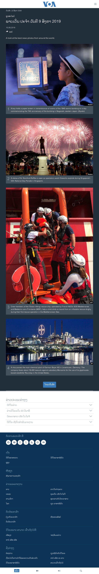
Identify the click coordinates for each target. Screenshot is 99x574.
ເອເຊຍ (8, 494)
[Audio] (59, 571)
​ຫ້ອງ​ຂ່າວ (9, 553)
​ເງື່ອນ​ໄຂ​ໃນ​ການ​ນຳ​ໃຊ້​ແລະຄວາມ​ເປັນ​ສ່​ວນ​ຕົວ (22, 558)
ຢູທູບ (8, 462)
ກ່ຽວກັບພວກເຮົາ (11, 517)
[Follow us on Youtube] (14, 442)
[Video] (37, 571)
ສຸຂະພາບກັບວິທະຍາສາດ (59, 499)
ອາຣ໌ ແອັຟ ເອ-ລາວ (57, 558)
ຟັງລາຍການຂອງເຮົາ (13, 476)
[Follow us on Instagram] (20, 442)
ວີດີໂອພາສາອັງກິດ (57, 457)
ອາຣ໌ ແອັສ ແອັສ (11, 540)
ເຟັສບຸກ (8, 535)
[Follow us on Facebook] (8, 442)
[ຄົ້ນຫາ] (81, 571)
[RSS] (31, 442)
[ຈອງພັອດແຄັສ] (43, 442)
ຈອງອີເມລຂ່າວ (56, 535)
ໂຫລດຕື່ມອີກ (49, 384)
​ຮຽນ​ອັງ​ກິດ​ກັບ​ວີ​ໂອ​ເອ (58, 553)
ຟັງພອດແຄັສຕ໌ (56, 517)
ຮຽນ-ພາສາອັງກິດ (57, 503)
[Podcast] (37, 442)
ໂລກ (7, 503)
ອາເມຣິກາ (9, 499)
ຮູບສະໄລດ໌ (10, 16)
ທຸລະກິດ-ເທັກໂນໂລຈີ (58, 494)
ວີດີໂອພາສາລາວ (12, 457)
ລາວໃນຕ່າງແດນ (56, 489)
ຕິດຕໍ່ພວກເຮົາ (11, 521)
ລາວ (7, 489)
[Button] (9, 32)
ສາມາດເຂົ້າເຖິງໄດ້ (57, 563)
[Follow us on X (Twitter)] (25, 442)
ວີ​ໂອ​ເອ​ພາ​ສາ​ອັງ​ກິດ (13, 563)
